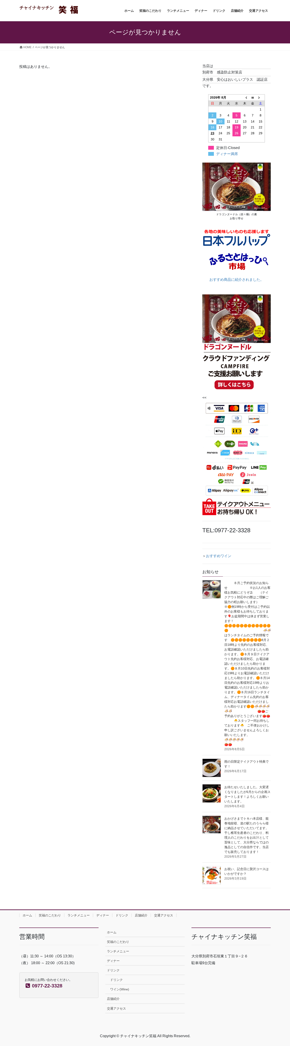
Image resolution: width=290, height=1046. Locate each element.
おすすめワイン (218, 556)
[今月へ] (253, 97)
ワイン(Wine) (119, 989)
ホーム (27, 915)
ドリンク (122, 915)
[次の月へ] (261, 97)
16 (212, 127)
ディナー (102, 915)
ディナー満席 (227, 154)
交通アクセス (163, 915)
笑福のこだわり (50, 915)
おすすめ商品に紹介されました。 (236, 280)
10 (220, 121)
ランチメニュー (79, 915)
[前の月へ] (245, 97)
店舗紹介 (141, 915)
